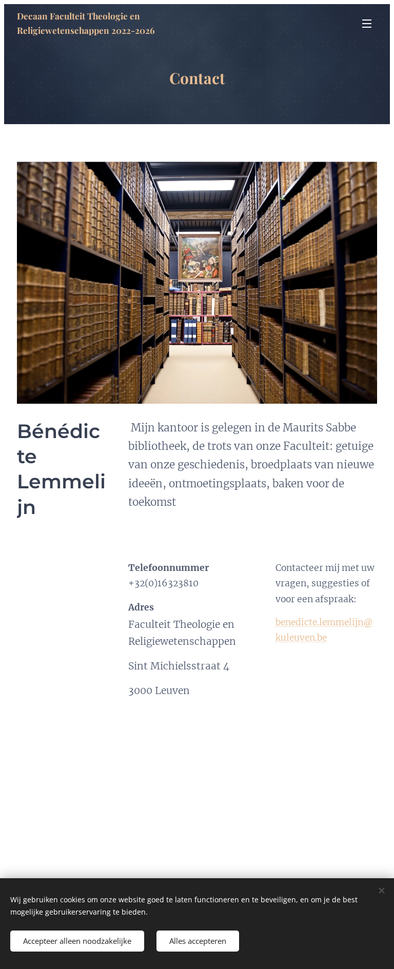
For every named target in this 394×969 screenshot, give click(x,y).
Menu (367, 23)
